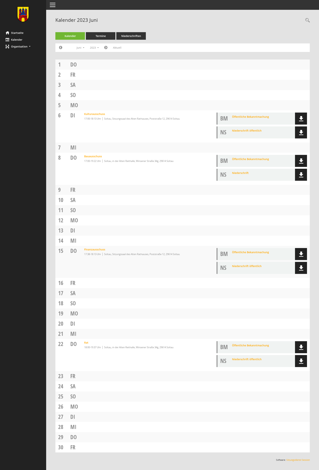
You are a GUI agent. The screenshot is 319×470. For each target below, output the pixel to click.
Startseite (17, 33)
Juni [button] (79, 47)
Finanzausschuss (94, 249)
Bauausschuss (93, 156)
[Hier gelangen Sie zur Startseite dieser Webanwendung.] (23, 14)
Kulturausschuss (94, 114)
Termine (101, 36)
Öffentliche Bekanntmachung (250, 116)
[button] (23, 46)
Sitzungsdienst (298, 459)
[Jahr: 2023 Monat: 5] (60, 47)
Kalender (16, 39)
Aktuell (117, 47)
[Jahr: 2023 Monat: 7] (106, 47)
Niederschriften (131, 36)
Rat (86, 342)
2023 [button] (93, 47)
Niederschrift (240, 173)
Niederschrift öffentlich (247, 130)
